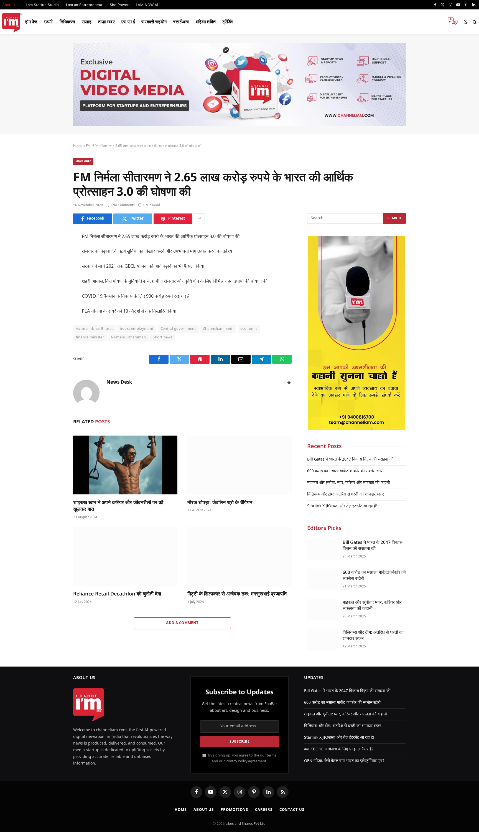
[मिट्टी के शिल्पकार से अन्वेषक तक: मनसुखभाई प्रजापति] (239, 556)
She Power (119, 4)
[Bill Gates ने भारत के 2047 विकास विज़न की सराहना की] (322, 549)
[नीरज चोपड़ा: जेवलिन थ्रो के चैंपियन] (239, 465)
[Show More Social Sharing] (199, 218)
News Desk (119, 382)
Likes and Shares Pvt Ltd (245, 823)
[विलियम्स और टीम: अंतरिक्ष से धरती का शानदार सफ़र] (322, 639)
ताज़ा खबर (106, 22)
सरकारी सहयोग (154, 22)
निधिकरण (67, 22)
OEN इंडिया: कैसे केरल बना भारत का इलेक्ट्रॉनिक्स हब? (344, 761)
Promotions (234, 810)
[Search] (474, 22)
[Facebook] (53, 251)
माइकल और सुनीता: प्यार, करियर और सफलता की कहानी (348, 483)
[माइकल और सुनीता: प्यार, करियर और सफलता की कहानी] (322, 609)
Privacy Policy (236, 761)
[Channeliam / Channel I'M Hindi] (12, 22)
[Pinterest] (53, 288)
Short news (162, 337)
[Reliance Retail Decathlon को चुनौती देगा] (125, 556)
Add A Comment (182, 623)
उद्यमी (48, 22)
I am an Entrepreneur (84, 4)
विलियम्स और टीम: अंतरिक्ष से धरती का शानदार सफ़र (345, 494)
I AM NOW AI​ (147, 4)
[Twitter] (53, 263)
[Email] (53, 301)
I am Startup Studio (42, 4)
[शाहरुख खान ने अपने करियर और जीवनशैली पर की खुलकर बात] (125, 465)
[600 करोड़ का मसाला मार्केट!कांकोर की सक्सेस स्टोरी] (322, 579)
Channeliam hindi (218, 328)
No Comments (124, 205)
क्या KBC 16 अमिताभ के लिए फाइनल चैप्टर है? (338, 749)
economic (248, 328)
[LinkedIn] (53, 276)
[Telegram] (53, 313)
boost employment (136, 328)
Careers (263, 810)
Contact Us (291, 810)
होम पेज (31, 22)
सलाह (86, 22)
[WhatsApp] (53, 326)
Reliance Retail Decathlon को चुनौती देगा (117, 593)
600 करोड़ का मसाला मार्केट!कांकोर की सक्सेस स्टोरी (345, 471)
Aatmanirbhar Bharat (94, 328)
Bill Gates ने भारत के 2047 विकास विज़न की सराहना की (350, 459)
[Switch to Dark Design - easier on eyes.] (465, 21)
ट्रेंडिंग (227, 22)
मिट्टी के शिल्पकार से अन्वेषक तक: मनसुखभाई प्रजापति (237, 593)
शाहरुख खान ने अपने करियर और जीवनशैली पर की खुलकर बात (118, 505)
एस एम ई (128, 22)
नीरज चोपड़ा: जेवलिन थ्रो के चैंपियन (219, 502)
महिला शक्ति (206, 22)
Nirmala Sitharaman (128, 337)
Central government (178, 328)
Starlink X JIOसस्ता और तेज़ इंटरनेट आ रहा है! (342, 506)
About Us (203, 810)
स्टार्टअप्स (181, 22)
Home (78, 146)
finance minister (90, 337)
